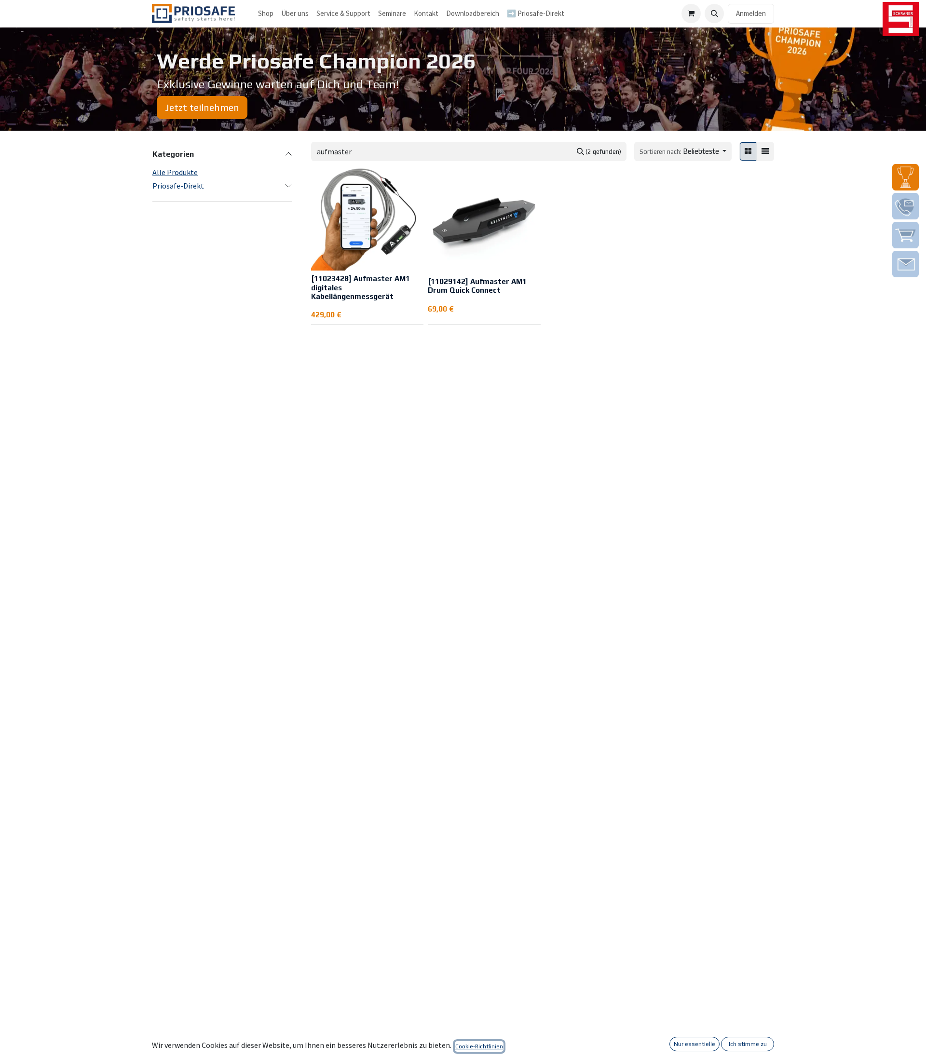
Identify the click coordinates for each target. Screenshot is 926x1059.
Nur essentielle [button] (694, 1044)
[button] (714, 13)
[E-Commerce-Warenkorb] (691, 13)
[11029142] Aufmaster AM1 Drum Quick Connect (477, 285)
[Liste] (765, 152)
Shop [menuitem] (265, 13)
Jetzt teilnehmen (202, 107)
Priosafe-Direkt (178, 185)
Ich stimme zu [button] (748, 1044)
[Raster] (748, 152)
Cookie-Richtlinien (479, 1046)
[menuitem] (295, 13)
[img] (905, 177)
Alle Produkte (175, 172)
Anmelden (751, 13)
